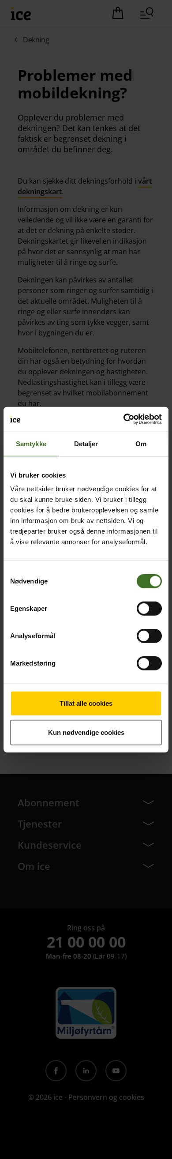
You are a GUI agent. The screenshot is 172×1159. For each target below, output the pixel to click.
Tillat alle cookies (86, 703)
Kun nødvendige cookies (86, 732)
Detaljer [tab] (86, 443)
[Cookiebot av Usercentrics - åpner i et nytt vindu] (124, 419)
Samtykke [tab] (31, 443)
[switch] (149, 609)
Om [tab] (140, 443)
